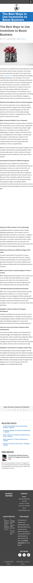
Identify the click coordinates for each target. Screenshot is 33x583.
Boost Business (22, 39)
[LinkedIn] (28, 555)
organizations (8, 75)
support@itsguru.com (24, 510)
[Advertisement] (16, 208)
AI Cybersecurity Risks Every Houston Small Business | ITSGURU (15, 426)
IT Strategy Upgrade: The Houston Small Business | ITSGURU (16, 431)
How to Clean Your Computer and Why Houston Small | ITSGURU (16, 435)
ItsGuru (9, 564)
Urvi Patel (3, 39)
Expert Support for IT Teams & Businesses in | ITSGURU (16, 439)
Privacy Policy (20, 561)
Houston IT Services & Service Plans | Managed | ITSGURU (16, 444)
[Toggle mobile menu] (30, 2)
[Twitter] (24, 555)
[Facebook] (19, 555)
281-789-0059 (26, 506)
